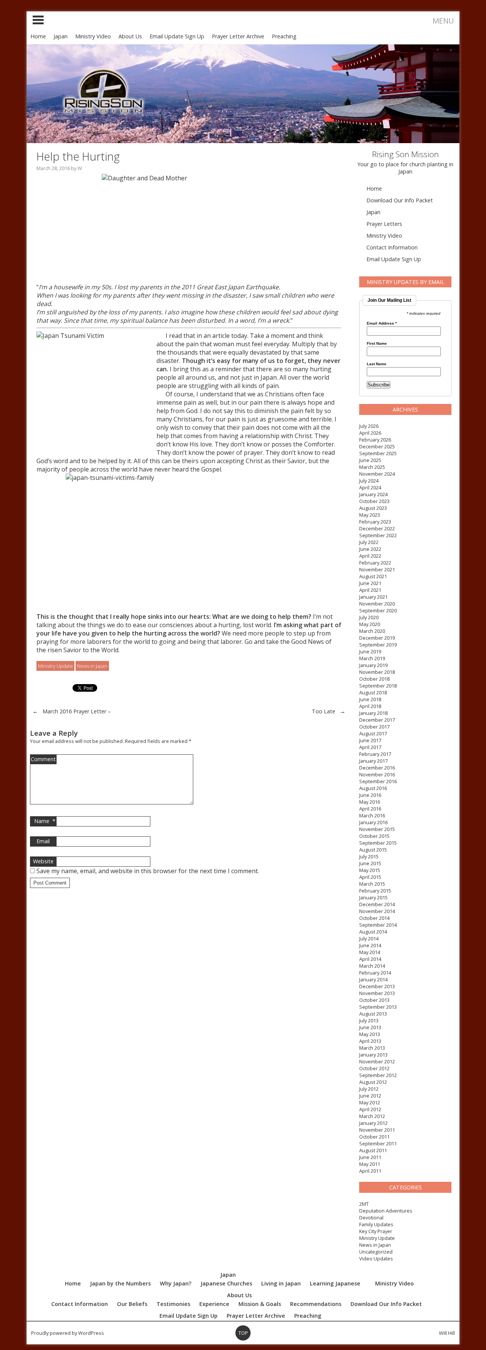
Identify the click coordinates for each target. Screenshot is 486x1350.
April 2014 (370, 959)
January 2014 (373, 979)
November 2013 (377, 993)
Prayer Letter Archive (238, 36)
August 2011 (373, 1150)
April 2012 (370, 1109)
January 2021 (373, 596)
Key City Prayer (375, 1231)
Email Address (382, 323)
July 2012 (369, 1088)
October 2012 (374, 1068)
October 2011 (374, 1136)
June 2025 (370, 460)
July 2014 (369, 938)
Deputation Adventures (385, 1210)
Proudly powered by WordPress (67, 1332)
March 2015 (372, 883)
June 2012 (370, 1095)
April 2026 (370, 432)
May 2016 (369, 801)
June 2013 (370, 1027)
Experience (214, 1303)
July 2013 (369, 1020)
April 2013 (370, 1041)
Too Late (323, 711)
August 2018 (373, 692)
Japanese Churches (226, 1283)
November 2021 (377, 569)
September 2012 (378, 1075)
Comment (43, 759)
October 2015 (374, 836)
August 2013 (373, 1013)
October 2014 (374, 918)
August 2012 (373, 1082)
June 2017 (370, 740)
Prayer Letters (384, 223)
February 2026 (375, 439)
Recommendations (315, 1303)
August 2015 (373, 849)
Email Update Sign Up (177, 36)
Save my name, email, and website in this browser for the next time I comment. (147, 871)
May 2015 (369, 870)
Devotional (371, 1217)
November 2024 (377, 473)
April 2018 (370, 706)
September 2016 (378, 781)
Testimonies (173, 1303)
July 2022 (369, 542)
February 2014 (375, 972)
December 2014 (377, 904)
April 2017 (370, 747)
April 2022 (370, 555)
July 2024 (369, 480)
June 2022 (370, 549)
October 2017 (374, 726)
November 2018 (377, 672)
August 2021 (373, 576)
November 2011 (377, 1129)
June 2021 (370, 583)
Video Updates (376, 1258)
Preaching (284, 36)
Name (44, 821)
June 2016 (370, 795)
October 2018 (374, 678)
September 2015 (378, 842)
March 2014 (372, 965)
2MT (364, 1203)
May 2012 (369, 1102)
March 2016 (372, 815)
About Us (130, 36)
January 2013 (373, 1054)
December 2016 (377, 767)
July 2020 (369, 617)
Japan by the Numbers (120, 1283)
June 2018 (370, 699)
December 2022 (377, 528)
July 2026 (369, 426)
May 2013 (369, 1034)
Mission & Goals (259, 1303)
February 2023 (375, 521)
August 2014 (373, 931)
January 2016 (373, 822)
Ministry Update (377, 1238)
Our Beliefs (132, 1303)
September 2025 (378, 453)
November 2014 (377, 911)
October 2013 (374, 1000)
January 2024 (373, 494)
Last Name (377, 364)
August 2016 (373, 788)
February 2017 (375, 754)
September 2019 (378, 644)
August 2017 (373, 733)
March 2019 (372, 658)
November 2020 (377, 603)
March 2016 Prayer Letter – (77, 711)
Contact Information (392, 247)
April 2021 (370, 590)
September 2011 (378, 1143)
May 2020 (369, 624)
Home (38, 36)
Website (43, 861)
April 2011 (370, 1170)
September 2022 (378, 535)
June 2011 (370, 1157)
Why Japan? (175, 1283)
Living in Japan (281, 1283)
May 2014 (369, 952)
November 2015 (377, 829)
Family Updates (376, 1224)
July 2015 (369, 856)
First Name (377, 343)
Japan (61, 36)
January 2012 (373, 1123)
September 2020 (378, 610)
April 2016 (370, 808)
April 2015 (370, 877)
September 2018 (378, 685)
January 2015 (373, 897)
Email (43, 841)
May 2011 (369, 1164)
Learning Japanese (335, 1283)
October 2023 (374, 501)
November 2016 (377, 774)
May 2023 (369, 514)
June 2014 (370, 945)
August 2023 (373, 508)
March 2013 (372, 1047)
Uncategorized (376, 1251)
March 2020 (372, 631)
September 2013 (378, 1006)
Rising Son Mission (405, 154)
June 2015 (370, 863)
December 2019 (377, 637)
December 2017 (377, 719)
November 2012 (377, 1061)
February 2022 (375, 562)
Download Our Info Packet (399, 200)
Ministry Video (93, 36)
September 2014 (378, 924)
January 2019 (373, 665)
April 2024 (370, 487)
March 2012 (372, 1116)
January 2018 (373, 713)
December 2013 (377, 986)
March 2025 (372, 467)
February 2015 (375, 890)
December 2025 (377, 446)
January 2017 (373, 760)
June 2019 (370, 651)
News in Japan (375, 1244)
